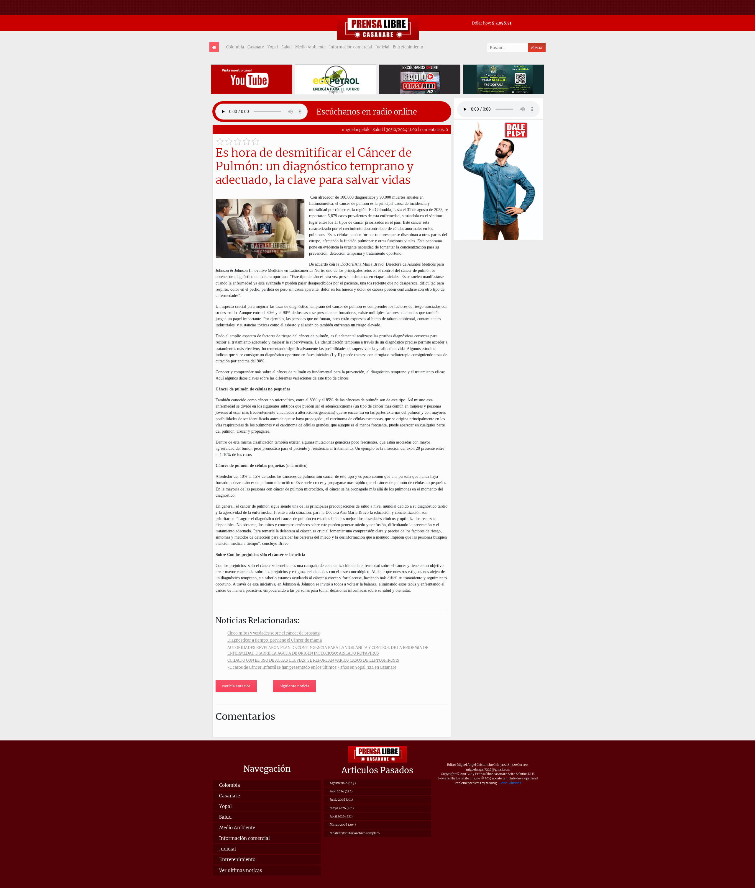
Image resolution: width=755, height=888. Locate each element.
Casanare (255, 47)
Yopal (272, 47)
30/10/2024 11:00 (401, 129)
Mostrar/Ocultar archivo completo (355, 833)
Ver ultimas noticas (240, 870)
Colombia (235, 47)
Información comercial (350, 47)
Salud (286, 47)
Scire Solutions (510, 783)
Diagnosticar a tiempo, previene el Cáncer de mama (274, 640)
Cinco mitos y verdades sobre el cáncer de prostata (273, 633)
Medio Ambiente (310, 47)
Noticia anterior (236, 686)
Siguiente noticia (294, 686)
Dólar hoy (481, 23)
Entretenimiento (408, 47)
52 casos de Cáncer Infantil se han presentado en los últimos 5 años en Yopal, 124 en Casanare (311, 667)
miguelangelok (355, 129)
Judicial (382, 47)
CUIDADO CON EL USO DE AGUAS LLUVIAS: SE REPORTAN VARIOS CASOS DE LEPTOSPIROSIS (313, 660)
